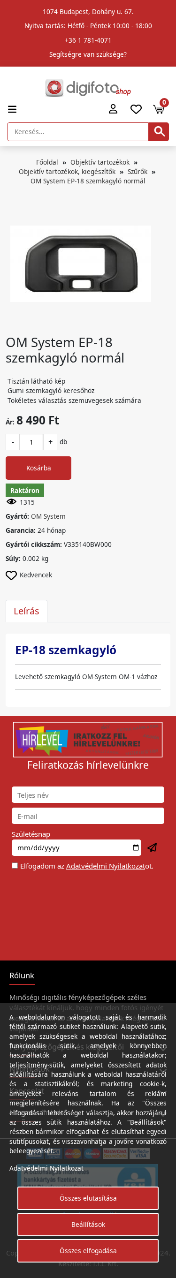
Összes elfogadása (88, 1250)
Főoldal (47, 162)
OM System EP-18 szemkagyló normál (88, 180)
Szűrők (137, 171)
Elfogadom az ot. (86, 865)
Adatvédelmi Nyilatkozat (105, 865)
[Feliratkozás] (152, 848)
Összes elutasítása (88, 1198)
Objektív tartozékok (100, 162)
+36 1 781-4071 (88, 40)
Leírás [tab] (26, 611)
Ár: (10, 421)
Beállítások (88, 1224)
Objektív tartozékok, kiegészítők (67, 171)
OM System (48, 516)
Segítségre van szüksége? (88, 54)
